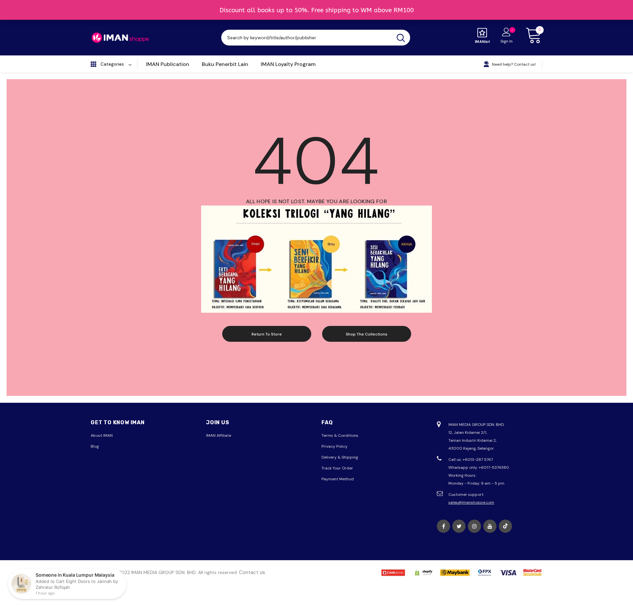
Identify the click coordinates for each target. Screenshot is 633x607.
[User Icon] (506, 31)
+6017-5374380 (494, 467)
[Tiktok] (505, 526)
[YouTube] (490, 526)
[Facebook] (443, 526)
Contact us (252, 572)
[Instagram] (474, 526)
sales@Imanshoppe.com (471, 502)
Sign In (506, 41)
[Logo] (120, 37)
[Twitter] (459, 526)
